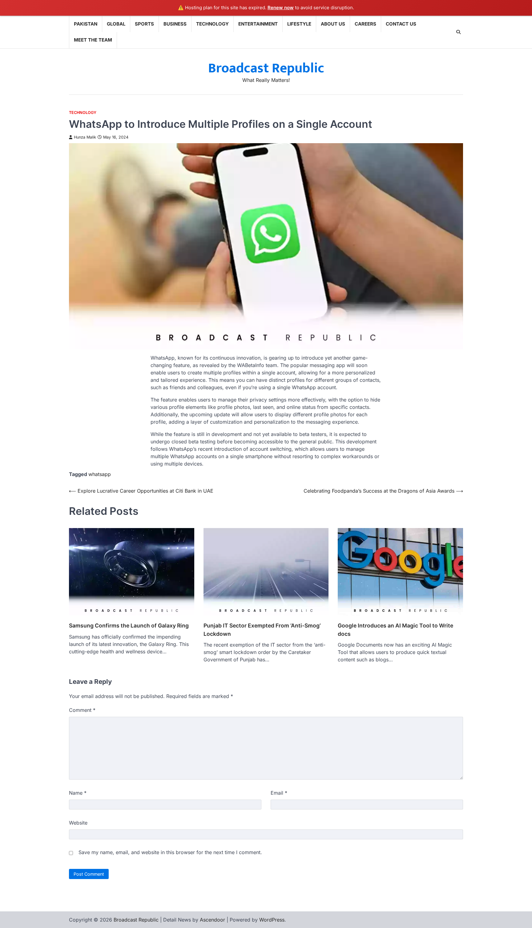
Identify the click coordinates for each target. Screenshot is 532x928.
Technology (212, 24)
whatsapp (99, 474)
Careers (365, 24)
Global (116, 24)
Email (279, 793)
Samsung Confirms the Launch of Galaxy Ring (129, 625)
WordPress (271, 920)
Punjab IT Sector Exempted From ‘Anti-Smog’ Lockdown (262, 629)
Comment (82, 710)
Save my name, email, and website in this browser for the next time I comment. (170, 852)
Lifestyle (299, 24)
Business (175, 24)
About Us (333, 24)
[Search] (458, 32)
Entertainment (258, 24)
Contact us (401, 24)
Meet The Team (93, 40)
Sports (144, 24)
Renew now (281, 7)
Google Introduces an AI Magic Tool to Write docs (395, 629)
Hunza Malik (85, 137)
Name (78, 793)
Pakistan (85, 24)
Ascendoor (212, 920)
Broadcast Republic (266, 68)
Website (78, 823)
